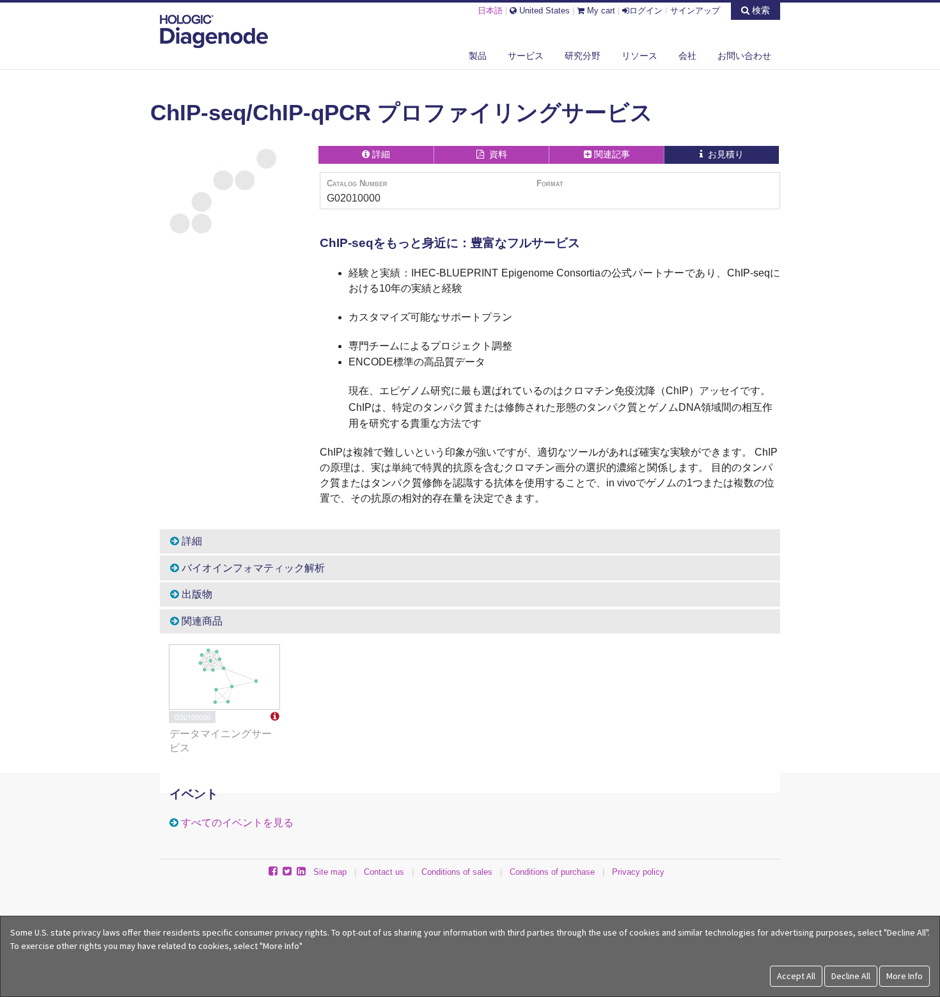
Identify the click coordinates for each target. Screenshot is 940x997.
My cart (599, 10)
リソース (639, 56)
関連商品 (201, 621)
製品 (478, 56)
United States (543, 10)
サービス (526, 56)
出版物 (195, 594)
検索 (759, 10)
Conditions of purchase (552, 872)
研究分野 (582, 56)
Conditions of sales (456, 872)
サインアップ (695, 10)
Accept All (796, 976)
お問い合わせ (744, 56)
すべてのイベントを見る (237, 822)
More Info (904, 976)
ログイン (645, 10)
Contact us (384, 872)
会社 (687, 56)
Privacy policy (638, 872)
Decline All (850, 976)
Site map (330, 872)
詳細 (190, 541)
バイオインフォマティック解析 (252, 567)
